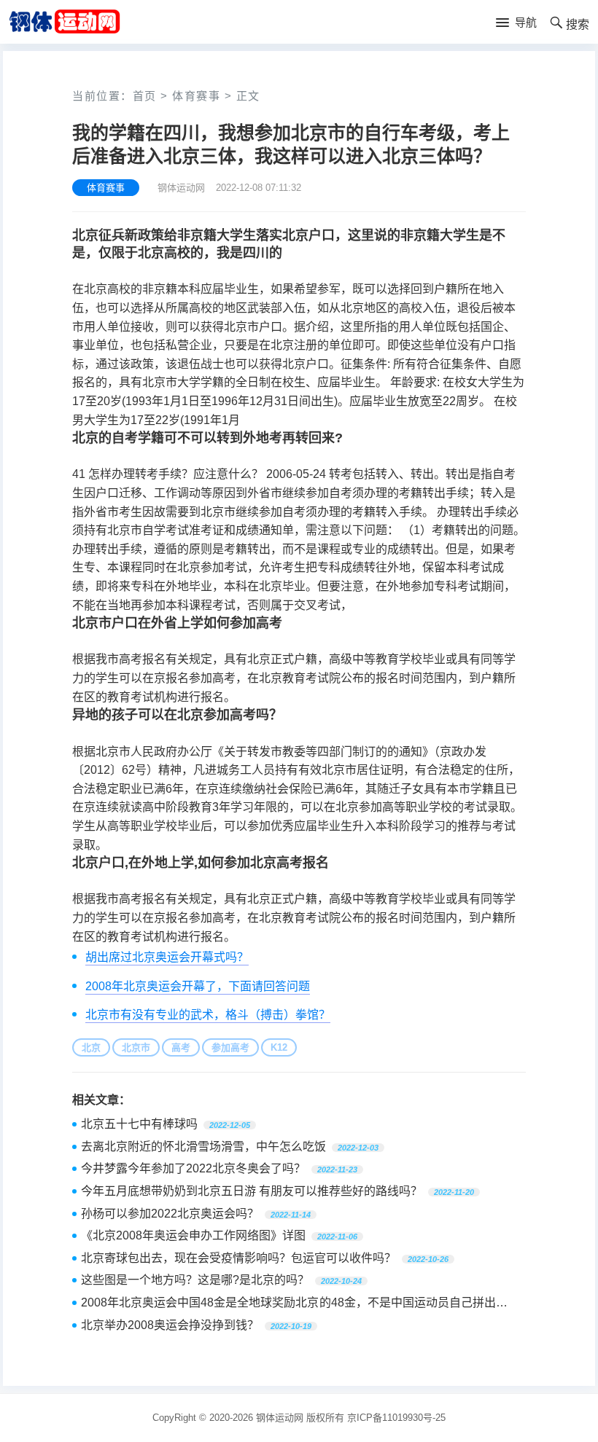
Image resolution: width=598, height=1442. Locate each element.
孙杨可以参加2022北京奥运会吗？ (170, 1213)
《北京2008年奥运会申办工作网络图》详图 (193, 1235)
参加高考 (230, 1047)
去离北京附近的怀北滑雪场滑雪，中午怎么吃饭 (203, 1146)
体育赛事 (196, 96)
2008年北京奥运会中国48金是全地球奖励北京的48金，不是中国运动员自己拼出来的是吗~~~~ (294, 1304)
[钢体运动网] (64, 21)
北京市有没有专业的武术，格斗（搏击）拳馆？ (207, 1014)
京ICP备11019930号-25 (396, 1417)
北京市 (136, 1047)
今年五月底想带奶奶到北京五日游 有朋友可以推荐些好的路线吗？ (251, 1191)
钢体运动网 (279, 1417)
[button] (516, 23)
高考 (180, 1047)
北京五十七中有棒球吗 (139, 1124)
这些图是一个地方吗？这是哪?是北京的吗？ (195, 1280)
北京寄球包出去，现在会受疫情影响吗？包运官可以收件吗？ (238, 1258)
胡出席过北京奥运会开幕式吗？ (167, 957)
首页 (145, 96)
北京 (91, 1047)
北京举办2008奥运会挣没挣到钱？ (170, 1325)
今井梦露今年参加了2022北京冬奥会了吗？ (193, 1168)
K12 (279, 1047)
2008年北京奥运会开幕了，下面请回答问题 (197, 986)
